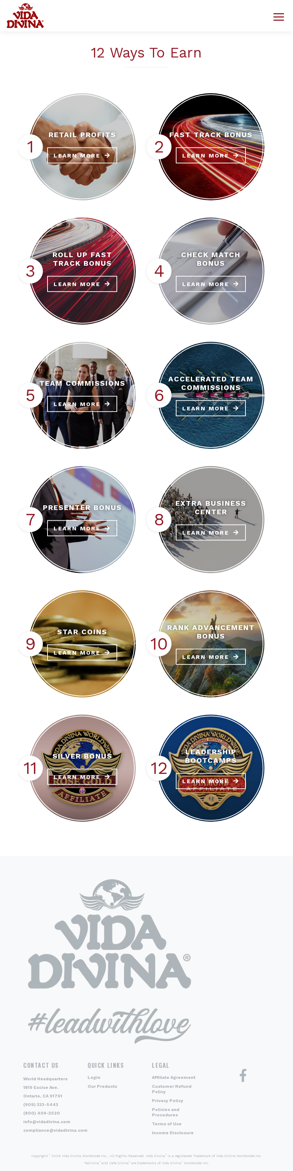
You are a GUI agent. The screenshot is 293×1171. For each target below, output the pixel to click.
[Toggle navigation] (278, 15)
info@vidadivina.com (46, 1121)
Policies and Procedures (165, 1112)
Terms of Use (167, 1123)
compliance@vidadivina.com (55, 1130)
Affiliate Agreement (173, 1077)
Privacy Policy (167, 1100)
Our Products (102, 1086)
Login (94, 1077)
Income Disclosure (173, 1132)
